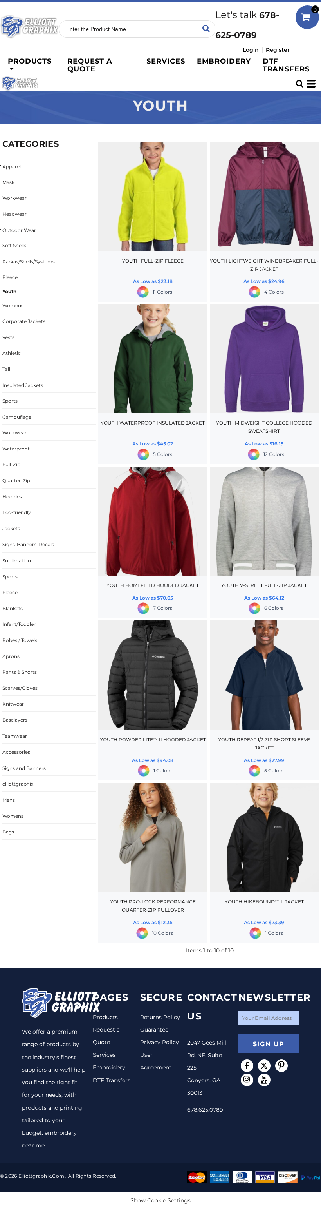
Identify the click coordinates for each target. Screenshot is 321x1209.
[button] (30, 65)
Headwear (14, 214)
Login (251, 49)
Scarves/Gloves (20, 688)
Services (104, 1054)
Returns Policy (160, 1017)
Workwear (14, 198)
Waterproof (15, 449)
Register (278, 49)
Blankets (12, 608)
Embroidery (109, 1067)
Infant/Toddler (19, 624)
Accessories (16, 752)
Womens (12, 305)
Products (105, 1017)
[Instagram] (247, 1080)
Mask (8, 182)
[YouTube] (264, 1080)
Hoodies (12, 497)
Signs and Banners (24, 768)
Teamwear (14, 736)
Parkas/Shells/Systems (28, 261)
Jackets (11, 528)
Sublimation (16, 560)
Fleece (10, 277)
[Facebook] (247, 1065)
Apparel (11, 167)
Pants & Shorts (19, 672)
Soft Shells (14, 245)
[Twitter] (264, 1065)
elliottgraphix (17, 784)
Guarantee (154, 1029)
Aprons (11, 656)
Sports (10, 401)
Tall (6, 369)
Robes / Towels (19, 640)
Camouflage (16, 417)
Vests (8, 337)
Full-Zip (11, 464)
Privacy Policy (159, 1042)
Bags (8, 832)
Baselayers (14, 720)
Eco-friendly (16, 512)
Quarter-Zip (16, 480)
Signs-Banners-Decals (28, 544)
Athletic (11, 353)
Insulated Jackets (22, 385)
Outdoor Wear (19, 230)
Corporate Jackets (23, 321)
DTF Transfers (111, 1080)
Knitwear (13, 704)
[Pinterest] (281, 1065)
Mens (8, 800)
